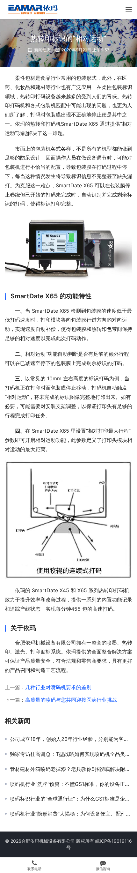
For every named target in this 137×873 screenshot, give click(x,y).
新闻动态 (42, 49)
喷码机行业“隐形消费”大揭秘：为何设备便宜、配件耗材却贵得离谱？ (71, 814)
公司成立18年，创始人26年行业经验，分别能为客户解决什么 (71, 739)
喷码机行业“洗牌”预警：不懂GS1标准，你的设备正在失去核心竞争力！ (71, 784)
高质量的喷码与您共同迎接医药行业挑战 (71, 700)
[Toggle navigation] (128, 9)
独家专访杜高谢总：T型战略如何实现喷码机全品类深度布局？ (71, 754)
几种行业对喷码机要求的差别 (58, 687)
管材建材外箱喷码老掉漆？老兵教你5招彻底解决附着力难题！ (71, 769)
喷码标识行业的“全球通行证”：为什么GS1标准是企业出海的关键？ (71, 799)
